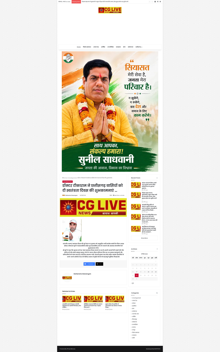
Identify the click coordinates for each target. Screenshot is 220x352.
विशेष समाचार (87, 47)
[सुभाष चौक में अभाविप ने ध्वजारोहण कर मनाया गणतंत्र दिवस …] (114, 299)
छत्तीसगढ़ (138, 47)
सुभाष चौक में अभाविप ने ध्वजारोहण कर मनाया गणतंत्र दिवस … (113, 305)
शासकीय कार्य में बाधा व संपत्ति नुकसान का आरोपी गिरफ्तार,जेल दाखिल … (71, 305)
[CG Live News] (110, 10)
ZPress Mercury (71, 349)
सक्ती (133, 338)
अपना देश (96, 47)
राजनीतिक (111, 47)
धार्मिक (103, 47)
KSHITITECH (157, 349)
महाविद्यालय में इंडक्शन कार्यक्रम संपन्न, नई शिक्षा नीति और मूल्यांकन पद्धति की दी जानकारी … (149, 229)
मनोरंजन (130, 47)
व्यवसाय (118, 47)
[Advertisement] (110, 29)
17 (136, 272)
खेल (124, 47)
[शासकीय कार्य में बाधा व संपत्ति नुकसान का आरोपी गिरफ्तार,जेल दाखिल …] (71, 299)
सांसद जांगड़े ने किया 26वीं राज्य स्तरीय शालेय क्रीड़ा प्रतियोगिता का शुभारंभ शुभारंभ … (149, 185)
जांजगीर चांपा (135, 314)
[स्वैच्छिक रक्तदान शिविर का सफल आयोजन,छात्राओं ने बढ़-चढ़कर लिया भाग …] (93, 299)
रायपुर (133, 330)
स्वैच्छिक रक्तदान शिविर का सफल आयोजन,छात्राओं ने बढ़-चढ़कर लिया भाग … (93, 305)
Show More (144, 238)
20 (148, 272)
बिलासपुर (134, 319)
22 (155, 272)
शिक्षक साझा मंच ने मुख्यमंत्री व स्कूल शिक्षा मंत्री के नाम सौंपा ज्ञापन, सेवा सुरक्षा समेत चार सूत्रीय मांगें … (149, 196)
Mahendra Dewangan (71, 195)
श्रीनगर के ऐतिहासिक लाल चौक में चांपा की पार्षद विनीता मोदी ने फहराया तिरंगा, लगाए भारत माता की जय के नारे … (149, 218)
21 (152, 272)
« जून (132, 283)
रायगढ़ (134, 327)
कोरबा (133, 303)
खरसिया (134, 306)
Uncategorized (72, 178)
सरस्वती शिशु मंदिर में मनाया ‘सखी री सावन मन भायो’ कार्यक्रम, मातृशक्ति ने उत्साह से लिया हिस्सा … (149, 207)
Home (79, 47)
